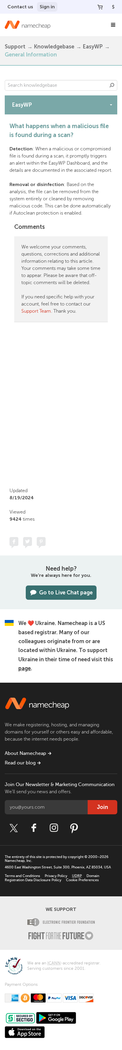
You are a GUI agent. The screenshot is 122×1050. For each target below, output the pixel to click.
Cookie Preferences (82, 880)
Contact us (20, 7)
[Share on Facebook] (13, 541)
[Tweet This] (27, 541)
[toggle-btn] (111, 104)
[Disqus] (61, 403)
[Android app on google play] (56, 1018)
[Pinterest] (74, 828)
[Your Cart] (100, 6)
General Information (31, 54)
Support (15, 46)
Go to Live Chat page (66, 592)
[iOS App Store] (25, 1032)
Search (112, 85)
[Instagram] (54, 828)
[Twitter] (14, 828)
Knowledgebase (54, 46)
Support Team (36, 311)
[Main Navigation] (113, 25)
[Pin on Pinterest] (41, 541)
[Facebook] (34, 828)
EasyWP (93, 46)
